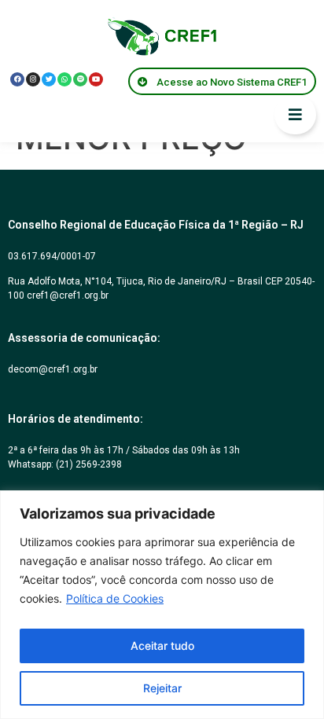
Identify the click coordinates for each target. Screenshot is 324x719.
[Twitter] (49, 79)
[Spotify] (80, 79)
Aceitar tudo (162, 645)
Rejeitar (162, 688)
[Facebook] (17, 79)
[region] (162, 604)
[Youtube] (96, 79)
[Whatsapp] (64, 79)
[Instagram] (33, 79)
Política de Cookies (115, 598)
